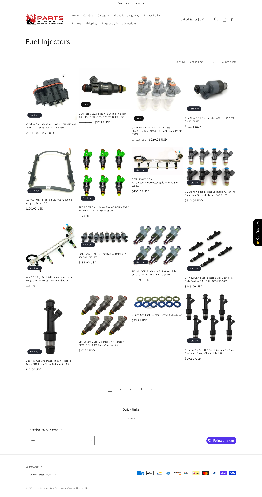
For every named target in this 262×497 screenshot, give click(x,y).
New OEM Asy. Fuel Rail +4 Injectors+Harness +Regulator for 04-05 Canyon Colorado (50, 279)
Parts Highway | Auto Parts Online (50, 488)
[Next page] (151, 389)
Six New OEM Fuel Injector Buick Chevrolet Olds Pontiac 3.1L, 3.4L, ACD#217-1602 (209, 279)
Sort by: (180, 62)
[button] (216, 19)
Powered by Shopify (78, 488)
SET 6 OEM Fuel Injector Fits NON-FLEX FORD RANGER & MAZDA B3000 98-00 (104, 209)
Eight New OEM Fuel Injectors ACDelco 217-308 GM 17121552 (103, 256)
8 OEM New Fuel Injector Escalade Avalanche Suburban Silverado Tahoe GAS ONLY (210, 193)
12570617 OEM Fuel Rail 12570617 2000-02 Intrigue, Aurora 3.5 (49, 201)
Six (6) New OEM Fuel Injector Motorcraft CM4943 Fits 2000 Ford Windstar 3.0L (101, 343)
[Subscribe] (90, 440)
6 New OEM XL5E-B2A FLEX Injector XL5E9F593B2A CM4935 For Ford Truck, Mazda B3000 (157, 131)
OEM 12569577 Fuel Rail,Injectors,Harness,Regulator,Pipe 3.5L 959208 (155, 182)
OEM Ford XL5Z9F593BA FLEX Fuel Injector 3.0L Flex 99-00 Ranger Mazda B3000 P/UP (102, 115)
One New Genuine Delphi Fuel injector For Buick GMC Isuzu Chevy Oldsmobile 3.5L (49, 362)
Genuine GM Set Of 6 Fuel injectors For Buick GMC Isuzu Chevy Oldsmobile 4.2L (210, 352)
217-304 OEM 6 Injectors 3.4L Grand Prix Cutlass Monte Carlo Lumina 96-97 (154, 273)
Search (131, 418)
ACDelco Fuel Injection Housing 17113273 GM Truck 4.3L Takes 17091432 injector (51, 126)
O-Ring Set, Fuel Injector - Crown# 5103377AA (157, 314)
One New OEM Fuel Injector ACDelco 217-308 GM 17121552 (210, 120)
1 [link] (110, 389)
